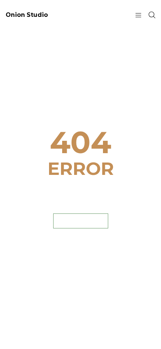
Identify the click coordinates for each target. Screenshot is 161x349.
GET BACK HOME (80, 221)
